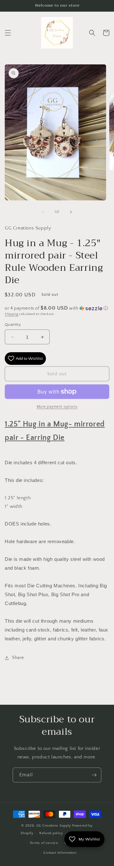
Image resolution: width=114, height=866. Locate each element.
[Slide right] (71, 212)
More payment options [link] (57, 407)
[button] (8, 33)
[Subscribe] (94, 775)
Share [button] (18, 657)
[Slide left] (43, 212)
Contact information (59, 853)
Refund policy (51, 833)
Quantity (13, 324)
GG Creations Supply (53, 825)
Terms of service (44, 843)
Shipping (11, 314)
